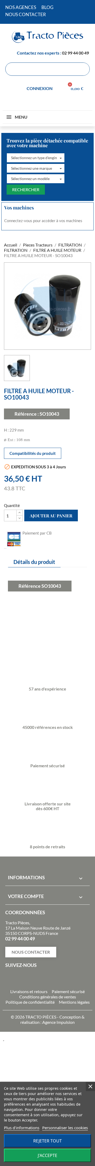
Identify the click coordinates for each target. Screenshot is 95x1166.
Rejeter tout (47, 1141)
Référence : (27, 413)
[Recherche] (82, 69)
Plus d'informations (21, 1127)
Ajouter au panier (51, 515)
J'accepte (47, 1155)
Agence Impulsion (58, 1022)
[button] (36, 158)
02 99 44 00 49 (75, 52)
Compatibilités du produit (33, 453)
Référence (29, 586)
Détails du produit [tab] (34, 562)
